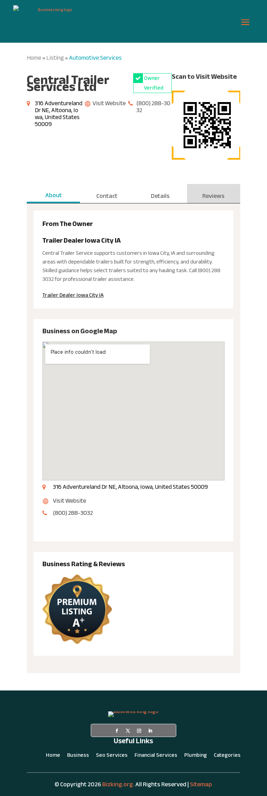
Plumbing (195, 756)
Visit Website (109, 103)
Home (34, 58)
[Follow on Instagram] (139, 731)
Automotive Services (95, 58)
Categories (227, 756)
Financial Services (156, 756)
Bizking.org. (118, 784)
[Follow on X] (128, 731)
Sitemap (201, 784)
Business (78, 756)
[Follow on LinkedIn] (150, 731)
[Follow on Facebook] (117, 731)
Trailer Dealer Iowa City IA (73, 295)
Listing (55, 58)
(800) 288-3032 (153, 107)
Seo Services (112, 756)
